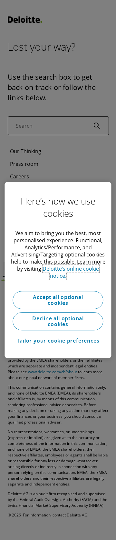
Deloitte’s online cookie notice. (71, 272)
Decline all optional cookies (58, 321)
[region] (58, 270)
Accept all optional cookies (58, 300)
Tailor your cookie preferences (58, 340)
